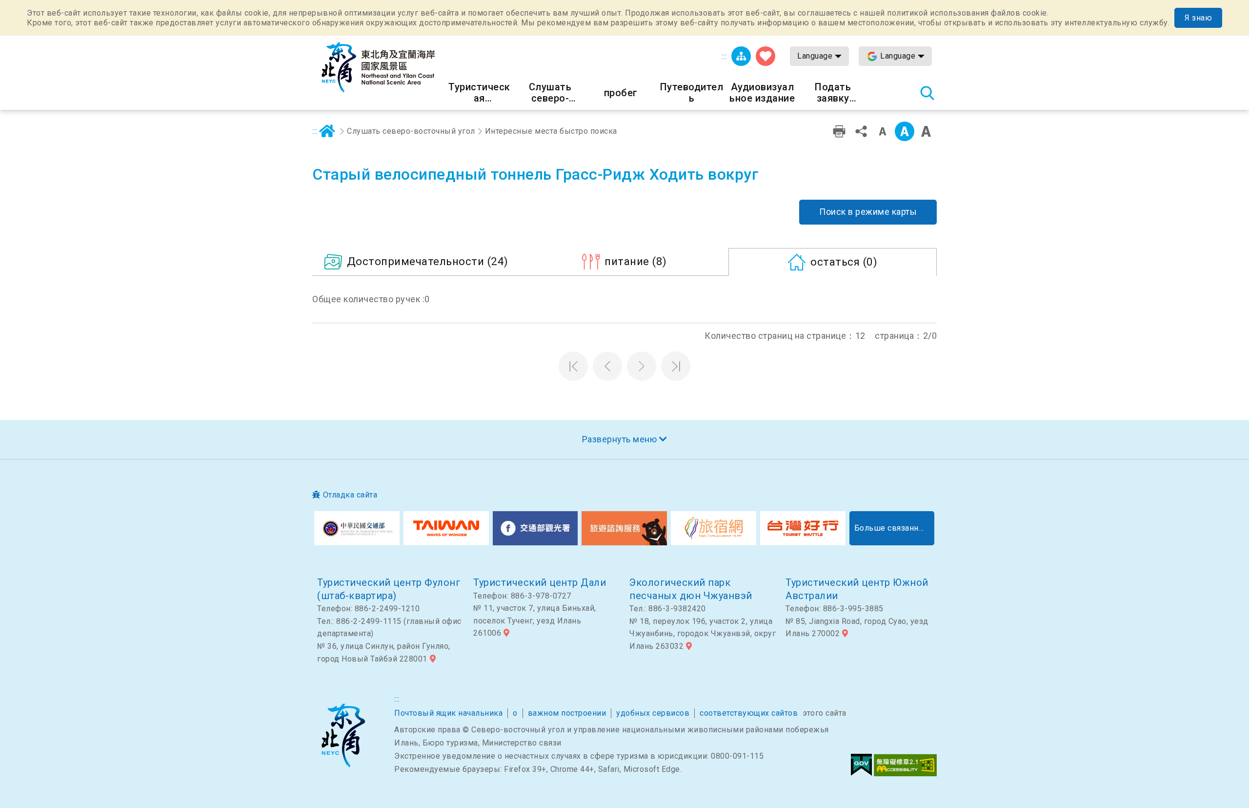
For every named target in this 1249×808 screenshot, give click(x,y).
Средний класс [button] (904, 131)
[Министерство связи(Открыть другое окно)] (357, 528)
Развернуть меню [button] (619, 439)
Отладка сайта (350, 494)
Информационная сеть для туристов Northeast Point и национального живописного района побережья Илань (378, 67)
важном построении (567, 713)
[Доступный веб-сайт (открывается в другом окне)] (905, 765)
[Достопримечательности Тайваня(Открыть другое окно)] (535, 528)
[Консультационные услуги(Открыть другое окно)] (624, 528)
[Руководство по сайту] (741, 56)
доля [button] (861, 131)
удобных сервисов (652, 713)
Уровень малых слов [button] (882, 131)
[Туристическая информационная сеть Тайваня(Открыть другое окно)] (446, 528)
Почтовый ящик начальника (448, 713)
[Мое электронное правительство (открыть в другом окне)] (861, 765)
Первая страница (573, 366)
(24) (427, 261)
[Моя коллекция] (765, 56)
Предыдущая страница (607, 366)
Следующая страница (641, 366)
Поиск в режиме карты (868, 212)
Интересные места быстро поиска (551, 131)
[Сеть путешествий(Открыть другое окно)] (713, 528)
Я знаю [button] (1198, 17)
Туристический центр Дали (539, 582)
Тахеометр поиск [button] (927, 93)
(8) (635, 261)
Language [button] (814, 56)
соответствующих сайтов (749, 713)
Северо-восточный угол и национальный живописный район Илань (343, 735)
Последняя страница (675, 366)
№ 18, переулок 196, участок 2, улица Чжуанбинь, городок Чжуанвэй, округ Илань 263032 (702, 634)
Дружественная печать (839, 131)
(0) (843, 261)
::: (724, 56)
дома (327, 131)
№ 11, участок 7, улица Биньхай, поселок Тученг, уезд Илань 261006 (534, 620)
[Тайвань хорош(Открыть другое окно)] (803, 528)
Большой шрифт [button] (926, 131)
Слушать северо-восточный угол (411, 131)
